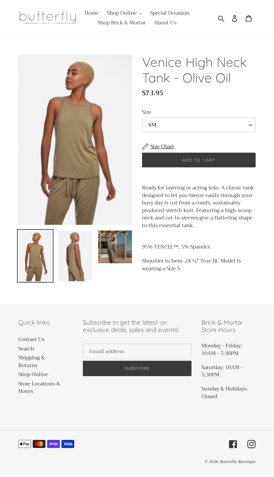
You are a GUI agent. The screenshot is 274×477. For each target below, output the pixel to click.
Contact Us (31, 339)
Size (146, 112)
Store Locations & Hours (39, 387)
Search (26, 348)
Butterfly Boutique (238, 461)
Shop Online (33, 374)
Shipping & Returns (31, 361)
